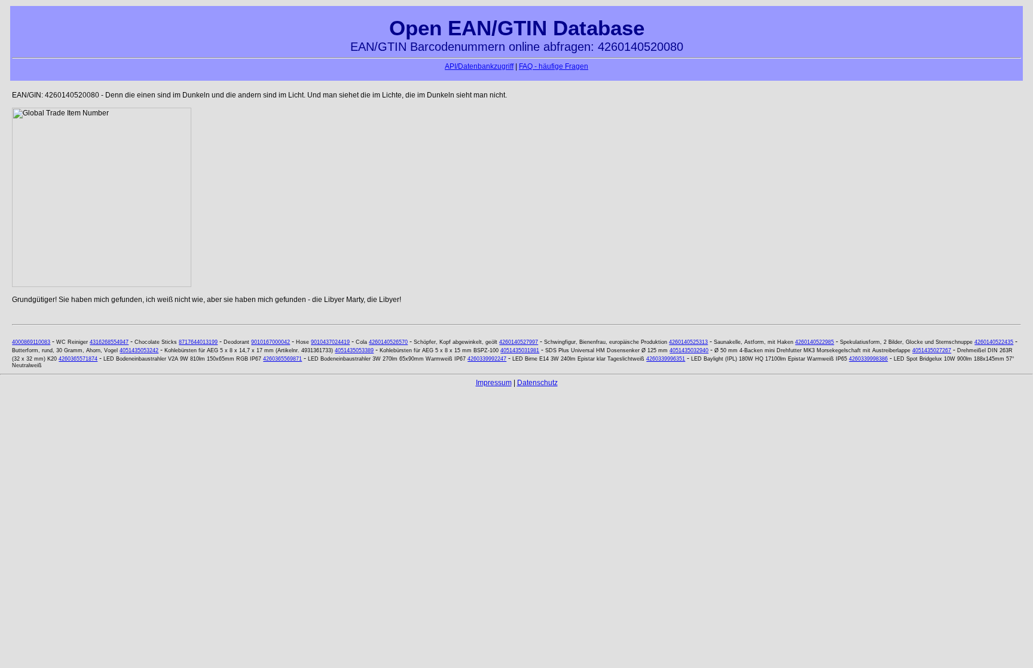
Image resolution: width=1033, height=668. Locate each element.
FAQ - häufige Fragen (553, 66)
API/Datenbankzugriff (479, 66)
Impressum (494, 383)
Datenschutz (537, 383)
